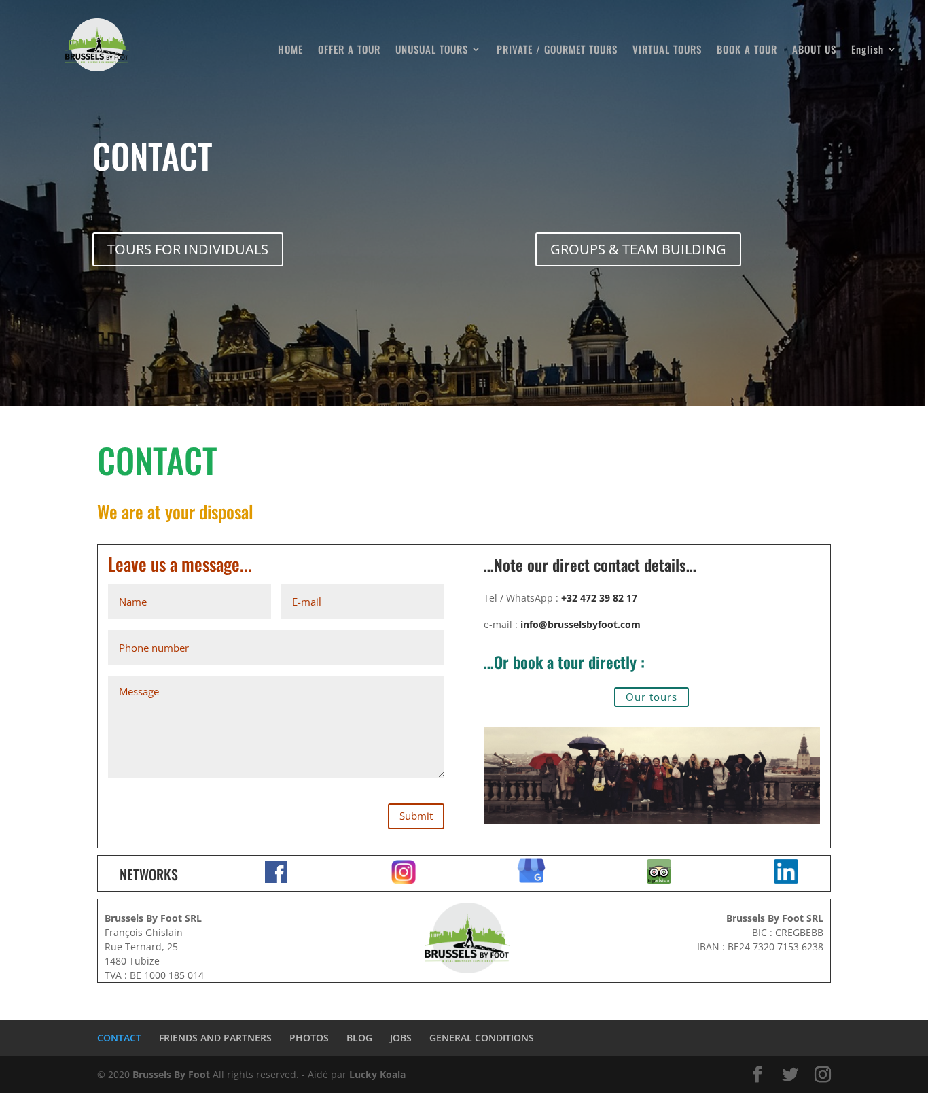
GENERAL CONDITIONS (481, 1037)
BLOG (359, 1037)
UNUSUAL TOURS (431, 50)
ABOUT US (814, 50)
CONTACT (119, 1037)
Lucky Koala (377, 1074)
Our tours (651, 697)
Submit (416, 815)
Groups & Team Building (638, 249)
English (867, 50)
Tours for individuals (187, 249)
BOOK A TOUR (747, 50)
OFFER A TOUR (349, 50)
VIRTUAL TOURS (667, 50)
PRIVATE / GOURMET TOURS (557, 50)
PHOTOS (309, 1037)
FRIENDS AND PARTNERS (215, 1037)
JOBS (401, 1037)
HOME (290, 50)
